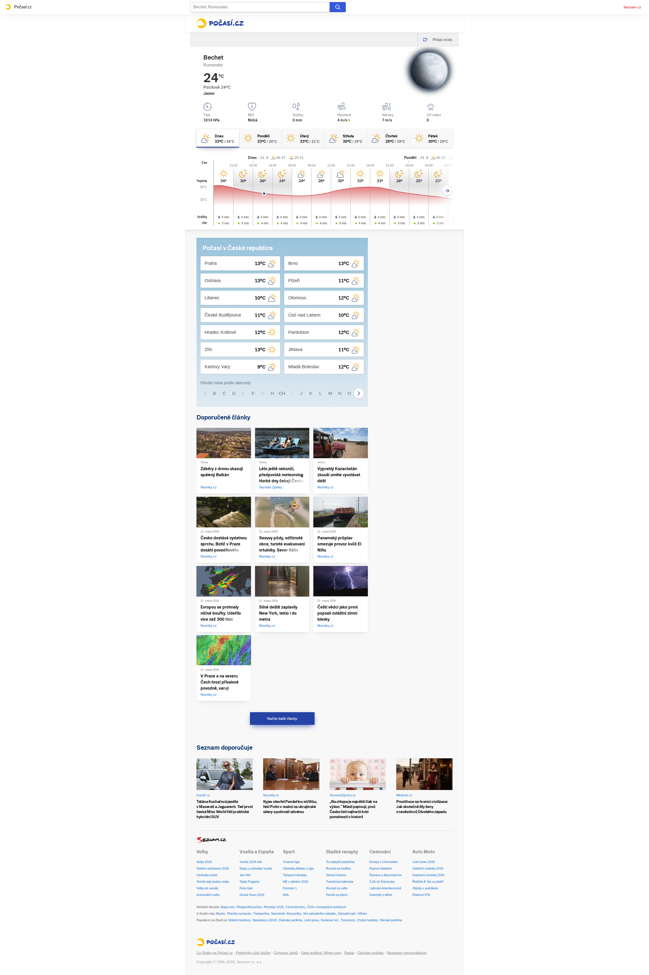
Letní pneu (311, 920)
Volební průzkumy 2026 (212, 868)
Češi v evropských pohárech (326, 907)
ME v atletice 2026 (295, 882)
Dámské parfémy (290, 920)
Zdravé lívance (336, 875)
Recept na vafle (337, 888)
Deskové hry (330, 920)
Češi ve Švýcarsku (382, 882)
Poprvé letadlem (380, 868)
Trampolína (261, 913)
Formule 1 (290, 888)
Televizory (348, 920)
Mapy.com (228, 907)
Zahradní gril (346, 913)
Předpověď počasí (249, 907)
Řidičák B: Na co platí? (428, 882)
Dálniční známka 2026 (427, 868)
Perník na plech (337, 895)
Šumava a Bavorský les (385, 875)
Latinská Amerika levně (385, 888)
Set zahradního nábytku (319, 913)
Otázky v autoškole (425, 888)
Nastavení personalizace (406, 953)
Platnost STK (421, 895)
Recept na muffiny (338, 868)
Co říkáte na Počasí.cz (214, 953)
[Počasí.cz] (220, 23)
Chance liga (291, 862)
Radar (349, 953)
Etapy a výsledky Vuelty (256, 868)
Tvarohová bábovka (339, 882)
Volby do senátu (207, 888)
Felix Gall (246, 888)
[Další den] (447, 190)
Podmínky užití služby (253, 953)
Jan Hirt (245, 875)
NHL (286, 895)
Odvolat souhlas (371, 953)
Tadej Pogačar (250, 882)
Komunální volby (208, 895)
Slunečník (278, 913)
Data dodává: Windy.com (321, 953)
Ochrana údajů (286, 953)
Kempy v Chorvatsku (383, 862)
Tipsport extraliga (295, 875)
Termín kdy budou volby (212, 882)
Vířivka (362, 913)
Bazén (220, 913)
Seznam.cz (632, 7)
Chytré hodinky (367, 920)
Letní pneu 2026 (423, 862)
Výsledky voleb (206, 875)
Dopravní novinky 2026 (428, 875)
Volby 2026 (204, 862)
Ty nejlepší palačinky (340, 862)
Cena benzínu (295, 907)
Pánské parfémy (391, 920)
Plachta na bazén (239, 913)
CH (282, 393)
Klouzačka (294, 913)
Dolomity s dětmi (380, 895)
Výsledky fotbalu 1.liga (298, 868)
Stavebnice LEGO (264, 920)
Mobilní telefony (239, 920)
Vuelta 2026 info (251, 862)
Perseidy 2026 (274, 907)
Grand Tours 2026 (252, 895)
